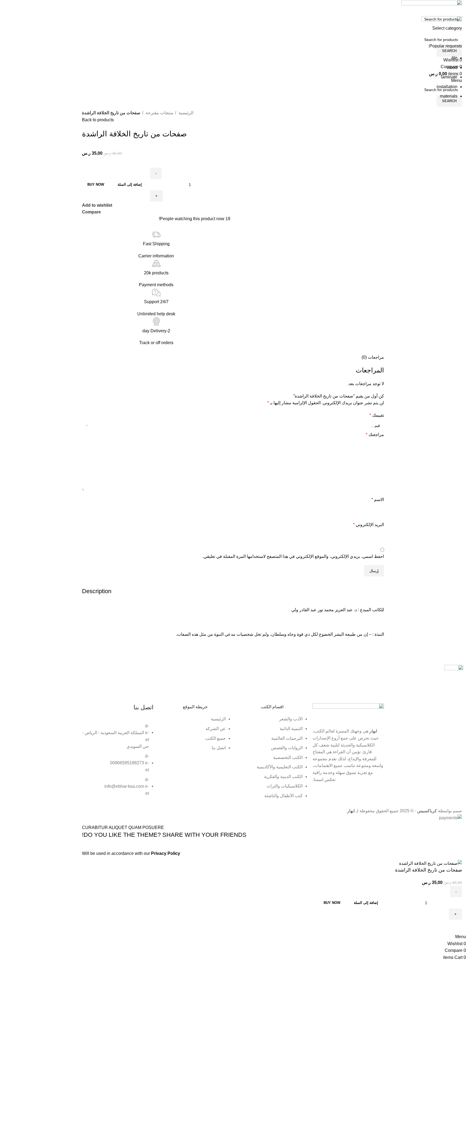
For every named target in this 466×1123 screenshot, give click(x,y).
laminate (449, 77)
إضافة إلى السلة (130, 184)
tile (454, 58)
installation (447, 86)
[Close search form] (459, 6)
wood (452, 67)
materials (448, 96)
